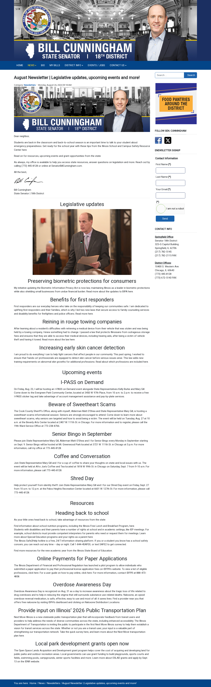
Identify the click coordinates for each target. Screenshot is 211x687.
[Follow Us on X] (167, 140)
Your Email (163, 189)
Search (191, 75)
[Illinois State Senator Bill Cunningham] (105, 30)
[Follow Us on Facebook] (158, 140)
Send (165, 218)
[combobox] (169, 75)
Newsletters (30, 85)
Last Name (163, 176)
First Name (163, 164)
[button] (32, 65)
